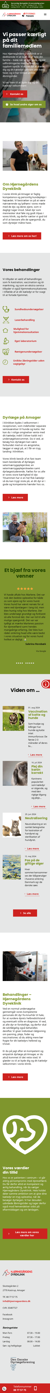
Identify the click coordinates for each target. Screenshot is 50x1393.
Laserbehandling (25, 319)
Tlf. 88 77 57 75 (10, 1296)
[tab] (16, 663)
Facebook (7, 1314)
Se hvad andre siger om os (26, 104)
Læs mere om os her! (24, 236)
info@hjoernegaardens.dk (16, 1301)
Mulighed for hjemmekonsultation (26, 330)
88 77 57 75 (19, 1390)
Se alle (27, 913)
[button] (4, 1389)
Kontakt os (16, 94)
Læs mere (17, 497)
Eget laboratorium (26, 341)
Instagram (8, 1318)
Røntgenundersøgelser (28, 351)
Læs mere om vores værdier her (27, 1234)
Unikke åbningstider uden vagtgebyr (28, 362)
